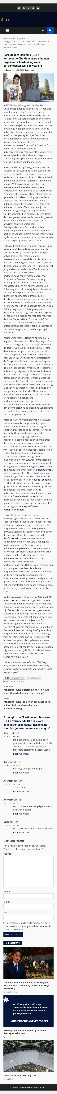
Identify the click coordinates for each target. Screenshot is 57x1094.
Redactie (7, 70)
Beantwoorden (21, 753)
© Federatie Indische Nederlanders (29, 1087)
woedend (17, 407)
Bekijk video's (50, 30)
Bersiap (42, 387)
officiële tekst (13, 538)
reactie (14, 600)
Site (5, 912)
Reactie (8, 853)
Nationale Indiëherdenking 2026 (28, 1056)
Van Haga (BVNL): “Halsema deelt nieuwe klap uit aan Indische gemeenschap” (26, 690)
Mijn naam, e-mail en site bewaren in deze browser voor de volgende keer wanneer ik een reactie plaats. (28, 926)
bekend (38, 337)
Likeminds (21, 249)
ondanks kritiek (44, 469)
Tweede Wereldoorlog (24, 496)
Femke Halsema (33, 678)
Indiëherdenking (11, 681)
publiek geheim (41, 479)
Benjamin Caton (17, 678)
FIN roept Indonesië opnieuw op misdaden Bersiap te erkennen (28, 1011)
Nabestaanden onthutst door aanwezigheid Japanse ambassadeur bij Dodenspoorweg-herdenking (28, 963)
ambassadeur (28, 489)
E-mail (6, 901)
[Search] (43, 30)
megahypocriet (37, 466)
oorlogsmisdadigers (13, 509)
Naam (6, 891)
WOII (22, 681)
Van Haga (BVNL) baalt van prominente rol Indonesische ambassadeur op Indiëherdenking (27, 703)
